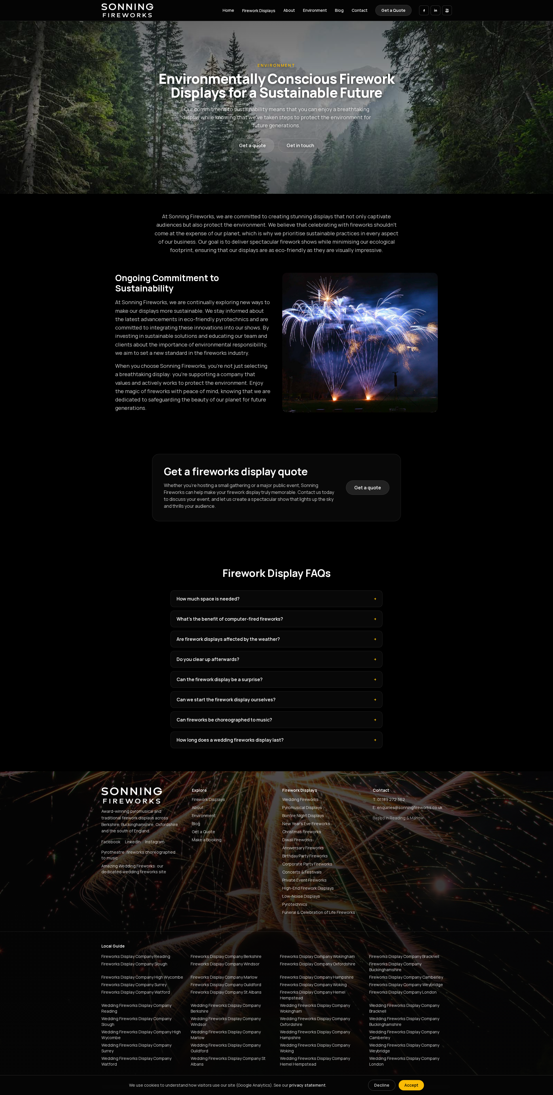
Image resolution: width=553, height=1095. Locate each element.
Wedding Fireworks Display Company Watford (136, 1061)
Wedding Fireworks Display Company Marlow (226, 1034)
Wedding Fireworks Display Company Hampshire (315, 1034)
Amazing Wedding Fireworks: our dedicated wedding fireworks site (133, 868)
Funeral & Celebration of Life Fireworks (318, 912)
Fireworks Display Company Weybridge (406, 984)
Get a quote (252, 145)
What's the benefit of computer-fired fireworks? (276, 619)
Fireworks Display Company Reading (135, 956)
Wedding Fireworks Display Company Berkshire (226, 1008)
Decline (381, 1085)
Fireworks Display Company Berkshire (226, 956)
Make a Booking (206, 839)
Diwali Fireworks (297, 839)
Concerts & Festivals (302, 872)
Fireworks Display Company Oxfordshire (317, 964)
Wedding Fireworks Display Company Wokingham (315, 1008)
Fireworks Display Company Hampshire (317, 977)
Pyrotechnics (294, 904)
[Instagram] (447, 10)
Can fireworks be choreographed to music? (276, 720)
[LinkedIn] (435, 10)
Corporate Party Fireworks (307, 864)
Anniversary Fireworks (303, 847)
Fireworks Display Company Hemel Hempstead (312, 995)
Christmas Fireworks (301, 831)
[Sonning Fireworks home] (127, 10)
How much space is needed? (276, 599)
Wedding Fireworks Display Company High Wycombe (141, 1034)
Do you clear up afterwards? (276, 659)
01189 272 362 (391, 799)
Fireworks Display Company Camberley (406, 977)
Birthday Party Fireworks (305, 856)
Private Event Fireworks (304, 880)
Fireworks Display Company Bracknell (404, 956)
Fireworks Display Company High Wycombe (142, 977)
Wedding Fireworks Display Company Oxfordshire (315, 1021)
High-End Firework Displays (308, 888)
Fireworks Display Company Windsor (225, 964)
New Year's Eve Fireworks (306, 823)
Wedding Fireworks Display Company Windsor (226, 1021)
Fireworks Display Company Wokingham (317, 956)
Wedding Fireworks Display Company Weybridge (404, 1048)
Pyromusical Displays (302, 807)
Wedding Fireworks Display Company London (404, 1061)
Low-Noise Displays (301, 896)
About (289, 10)
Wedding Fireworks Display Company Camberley (404, 1034)
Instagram (154, 841)
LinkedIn (133, 841)
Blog (339, 10)
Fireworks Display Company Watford (135, 992)
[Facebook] (424, 10)
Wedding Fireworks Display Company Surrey (136, 1048)
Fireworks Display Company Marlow (224, 977)
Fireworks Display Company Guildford (226, 984)
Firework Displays (258, 10)
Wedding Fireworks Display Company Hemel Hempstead (315, 1061)
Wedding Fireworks (300, 799)
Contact (360, 10)
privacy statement (307, 1085)
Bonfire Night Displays (303, 815)
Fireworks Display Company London (403, 992)
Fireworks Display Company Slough (134, 964)
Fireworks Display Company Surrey (133, 984)
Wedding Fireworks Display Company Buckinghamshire (404, 1021)
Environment (315, 10)
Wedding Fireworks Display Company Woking (315, 1048)
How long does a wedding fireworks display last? (276, 740)
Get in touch (300, 145)
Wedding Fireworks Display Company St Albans (228, 1061)
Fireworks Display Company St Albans (226, 992)
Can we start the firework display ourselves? (276, 699)
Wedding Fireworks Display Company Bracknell (404, 1008)
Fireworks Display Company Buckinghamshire (395, 966)
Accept (411, 1085)
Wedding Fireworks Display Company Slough (136, 1021)
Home (228, 10)
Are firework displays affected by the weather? (276, 639)
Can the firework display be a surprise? (276, 679)
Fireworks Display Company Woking (313, 984)
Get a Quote (393, 10)
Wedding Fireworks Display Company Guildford (226, 1048)
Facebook (110, 841)
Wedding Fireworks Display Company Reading (136, 1008)
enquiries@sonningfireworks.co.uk (409, 807)
